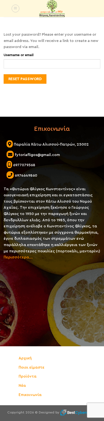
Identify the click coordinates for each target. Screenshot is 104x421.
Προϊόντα (28, 376)
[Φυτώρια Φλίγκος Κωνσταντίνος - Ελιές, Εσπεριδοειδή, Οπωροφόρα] (52, 8)
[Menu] (15, 8)
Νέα (22, 386)
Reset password (25, 79)
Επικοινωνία (30, 395)
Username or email (19, 55)
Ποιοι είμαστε (32, 367)
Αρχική (25, 358)
